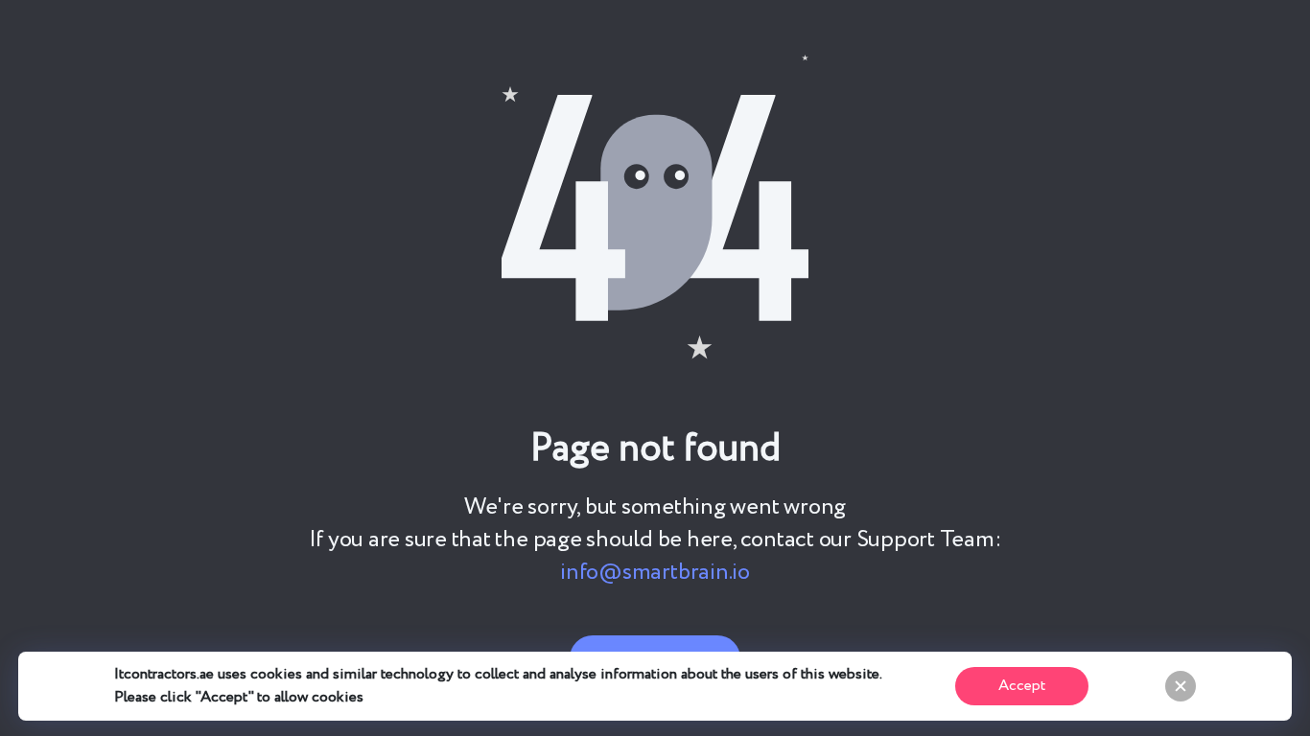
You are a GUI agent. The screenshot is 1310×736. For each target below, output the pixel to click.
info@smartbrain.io (655, 573)
